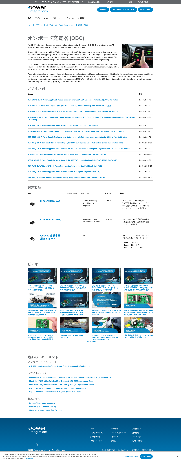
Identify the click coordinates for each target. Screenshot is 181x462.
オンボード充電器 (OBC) (78, 25)
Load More (91, 342)
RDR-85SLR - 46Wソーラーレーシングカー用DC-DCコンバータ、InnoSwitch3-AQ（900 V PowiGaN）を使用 (69, 106)
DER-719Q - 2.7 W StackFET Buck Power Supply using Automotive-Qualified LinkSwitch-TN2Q (65, 166)
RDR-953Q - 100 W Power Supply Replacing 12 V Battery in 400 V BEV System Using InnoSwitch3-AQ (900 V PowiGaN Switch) (77, 137)
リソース (70, 18)
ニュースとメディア (119, 433)
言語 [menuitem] (130, 2)
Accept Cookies (146, 456)
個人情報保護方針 (108, 450)
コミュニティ (137, 437)
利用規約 (135, 450)
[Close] (177, 456)
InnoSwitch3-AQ (50, 200)
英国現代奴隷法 (147, 450)
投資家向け (136, 429)
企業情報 (81, 18)
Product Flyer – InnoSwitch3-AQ (42, 403)
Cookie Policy (28, 458)
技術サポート (145, 9)
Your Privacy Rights (131, 456)
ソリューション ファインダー (123, 9)
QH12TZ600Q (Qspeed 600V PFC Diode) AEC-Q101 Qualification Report (57, 388)
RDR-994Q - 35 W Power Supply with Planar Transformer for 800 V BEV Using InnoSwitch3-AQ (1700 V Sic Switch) (73, 111)
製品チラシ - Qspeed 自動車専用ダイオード (45, 410)
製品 (29, 18)
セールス (114, 437)
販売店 (113, 441)
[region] (90, 456)
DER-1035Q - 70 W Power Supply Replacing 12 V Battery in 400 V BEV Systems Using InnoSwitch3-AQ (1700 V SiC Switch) (76, 131)
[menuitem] (151, 2)
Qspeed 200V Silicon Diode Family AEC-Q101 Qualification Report (55, 392)
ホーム (31, 25)
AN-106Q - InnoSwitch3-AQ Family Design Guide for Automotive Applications (59, 366)
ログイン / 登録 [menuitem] (143, 2)
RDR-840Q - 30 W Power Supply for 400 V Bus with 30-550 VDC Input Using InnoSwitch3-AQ (64, 172)
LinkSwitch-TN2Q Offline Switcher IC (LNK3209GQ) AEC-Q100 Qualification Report (61, 385)
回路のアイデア (96, 441)
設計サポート (58, 18)
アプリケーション (42, 18)
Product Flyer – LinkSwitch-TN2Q (42, 407)
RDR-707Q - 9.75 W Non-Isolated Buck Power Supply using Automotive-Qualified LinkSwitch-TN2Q (67, 154)
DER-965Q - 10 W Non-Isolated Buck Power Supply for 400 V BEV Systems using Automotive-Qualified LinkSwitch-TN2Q (75, 143)
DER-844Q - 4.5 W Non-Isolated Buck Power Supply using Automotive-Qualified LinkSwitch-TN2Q (66, 177)
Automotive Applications (59, 25)
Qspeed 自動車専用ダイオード (50, 237)
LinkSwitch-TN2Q (50, 219)
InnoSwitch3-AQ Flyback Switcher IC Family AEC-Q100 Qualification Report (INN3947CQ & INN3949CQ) (70, 377)
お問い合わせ (137, 441)
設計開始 (103, 9)
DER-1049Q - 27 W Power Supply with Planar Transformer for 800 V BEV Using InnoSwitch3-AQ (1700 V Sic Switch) (73, 100)
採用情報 (135, 433)
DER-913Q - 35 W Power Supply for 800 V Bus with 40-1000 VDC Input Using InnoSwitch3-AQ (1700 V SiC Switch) (72, 160)
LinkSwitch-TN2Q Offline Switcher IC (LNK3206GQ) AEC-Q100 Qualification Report (61, 381)
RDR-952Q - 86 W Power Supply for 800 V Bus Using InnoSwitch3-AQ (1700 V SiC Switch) (63, 125)
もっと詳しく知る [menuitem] (94, 2)
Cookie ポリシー (123, 450)
